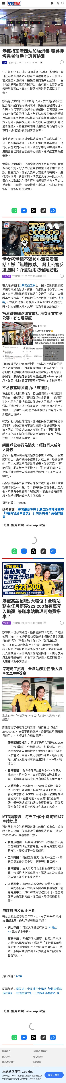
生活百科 (6, 276)
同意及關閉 (53, 1075)
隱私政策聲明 (8, 1062)
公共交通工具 (27, 285)
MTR (19, 976)
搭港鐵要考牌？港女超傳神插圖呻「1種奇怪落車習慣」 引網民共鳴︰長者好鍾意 (33, 513)
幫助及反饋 (38, 1056)
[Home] (14, 3)
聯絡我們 (6, 1051)
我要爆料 (37, 1062)
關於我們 (6, 1056)
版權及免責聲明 (40, 1051)
